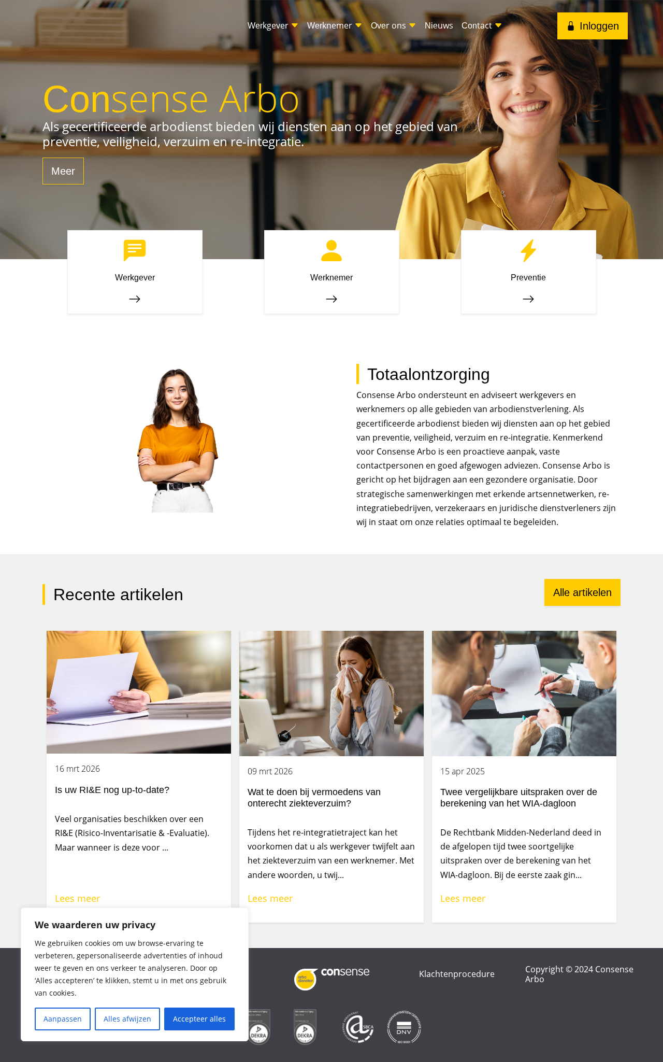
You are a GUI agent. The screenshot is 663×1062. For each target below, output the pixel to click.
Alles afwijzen (127, 1019)
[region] (135, 974)
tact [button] (478, 25)
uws (439, 25)
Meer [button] (63, 171)
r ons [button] (389, 25)
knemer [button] (330, 25)
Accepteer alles (199, 1019)
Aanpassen (63, 1019)
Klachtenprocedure (457, 974)
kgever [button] (269, 25)
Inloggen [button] (599, 26)
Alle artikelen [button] (582, 592)
